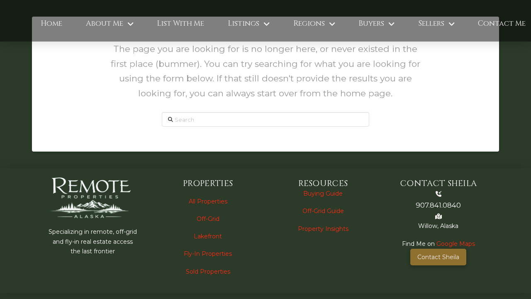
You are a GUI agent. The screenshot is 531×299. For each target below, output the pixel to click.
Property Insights (323, 229)
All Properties (208, 201)
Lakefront (208, 236)
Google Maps (455, 244)
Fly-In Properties (208, 253)
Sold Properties (208, 271)
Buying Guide (323, 193)
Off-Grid (208, 219)
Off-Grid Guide (323, 211)
